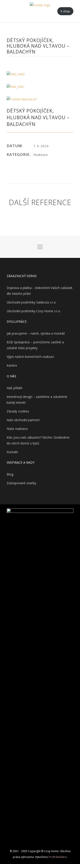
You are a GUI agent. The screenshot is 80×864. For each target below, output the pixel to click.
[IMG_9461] (40, 87)
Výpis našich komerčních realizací (30, 357)
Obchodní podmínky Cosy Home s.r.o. (34, 311)
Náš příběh (14, 388)
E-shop (65, 11)
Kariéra (12, 365)
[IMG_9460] (40, 74)
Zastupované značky (21, 483)
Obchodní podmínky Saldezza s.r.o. (31, 302)
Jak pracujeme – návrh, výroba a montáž (36, 333)
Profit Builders (58, 857)
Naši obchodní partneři (23, 420)
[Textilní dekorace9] (40, 99)
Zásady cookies (18, 411)
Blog (10, 474)
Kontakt (12, 452)
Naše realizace (17, 429)
